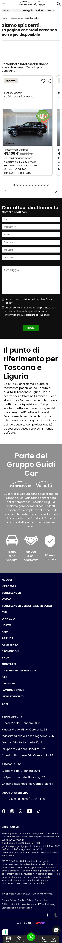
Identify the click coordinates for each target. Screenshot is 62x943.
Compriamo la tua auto (19, 670)
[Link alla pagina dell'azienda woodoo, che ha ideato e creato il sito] (31, 923)
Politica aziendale (11, 904)
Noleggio (28, 10)
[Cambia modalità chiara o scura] (52, 915)
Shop (5, 657)
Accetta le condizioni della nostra (29, 301)
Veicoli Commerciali (48, 10)
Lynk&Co (8, 619)
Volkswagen (11, 593)
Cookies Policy (25, 900)
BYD (4, 612)
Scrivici (8, 941)
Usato (16, 10)
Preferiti (53, 941)
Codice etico (41, 900)
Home (4, 18)
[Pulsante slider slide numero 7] (32, 185)
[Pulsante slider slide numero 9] (38, 185)
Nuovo (6, 10)
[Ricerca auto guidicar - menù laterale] (58, 4)
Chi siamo (9, 683)
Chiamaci (43, 941)
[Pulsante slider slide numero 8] (35, 185)
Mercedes (9, 586)
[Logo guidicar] (26, 3)
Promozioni (10, 651)
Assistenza (10, 644)
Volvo (6, 599)
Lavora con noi (13, 690)
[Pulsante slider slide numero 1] (14, 185)
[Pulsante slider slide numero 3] (20, 185)
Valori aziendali (29, 904)
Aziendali (8, 638)
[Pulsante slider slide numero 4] (23, 185)
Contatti (9, 664)
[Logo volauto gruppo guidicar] (39, 4)
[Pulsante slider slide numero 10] (41, 185)
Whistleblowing (47, 904)
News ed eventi (13, 696)
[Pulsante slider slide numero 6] (29, 185)
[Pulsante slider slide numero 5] (26, 185)
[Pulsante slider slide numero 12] (47, 185)
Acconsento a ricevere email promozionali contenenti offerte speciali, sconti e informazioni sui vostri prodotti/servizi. (30, 311)
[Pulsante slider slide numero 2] (17, 185)
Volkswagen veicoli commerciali (27, 606)
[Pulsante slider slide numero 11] (44, 185)
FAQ (5, 677)
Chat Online (19, 941)
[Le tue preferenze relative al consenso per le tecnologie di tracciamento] (5, 932)
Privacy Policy (9, 900)
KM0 (5, 631)
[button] (56, 930)
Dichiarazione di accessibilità (17, 907)
